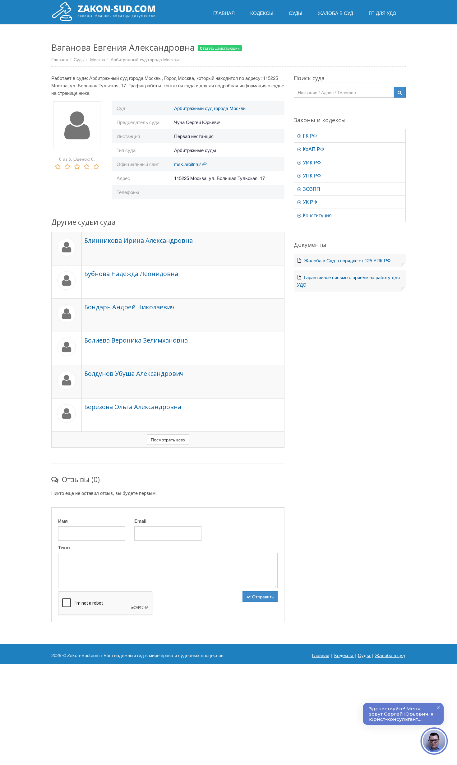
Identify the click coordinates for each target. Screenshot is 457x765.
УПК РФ (311, 175)
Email (140, 521)
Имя (63, 521)
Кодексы (344, 655)
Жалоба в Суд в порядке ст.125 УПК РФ (347, 260)
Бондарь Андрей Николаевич (129, 307)
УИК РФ (311, 162)
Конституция (317, 215)
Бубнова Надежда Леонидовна (131, 274)
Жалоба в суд (390, 655)
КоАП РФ (313, 149)
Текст (64, 547)
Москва (97, 59)
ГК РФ (309, 135)
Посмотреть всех (168, 439)
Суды (79, 59)
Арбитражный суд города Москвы (145, 59)
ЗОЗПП (311, 188)
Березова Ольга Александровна (132, 407)
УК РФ (309, 201)
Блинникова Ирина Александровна (138, 240)
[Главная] (103, 11)
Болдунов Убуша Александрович (134, 373)
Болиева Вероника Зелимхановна (136, 340)
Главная (59, 59)
